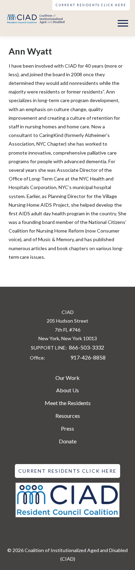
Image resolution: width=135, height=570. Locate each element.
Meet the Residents (68, 403)
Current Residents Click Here (91, 5)
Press (67, 428)
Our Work (67, 377)
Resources (67, 415)
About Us (67, 390)
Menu (124, 23)
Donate (67, 441)
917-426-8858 (88, 357)
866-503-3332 (86, 347)
